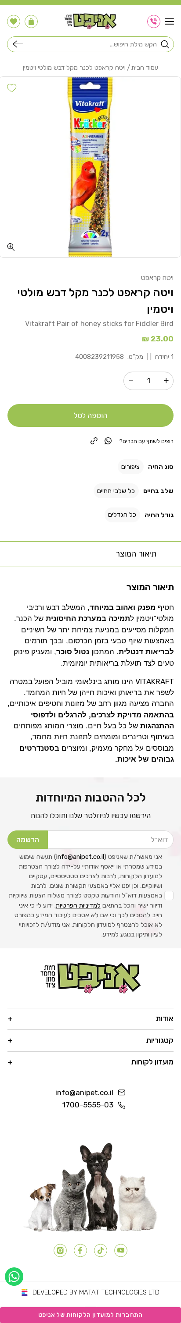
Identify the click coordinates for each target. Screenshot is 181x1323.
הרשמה (27, 839)
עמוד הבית (144, 67)
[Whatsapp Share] (108, 440)
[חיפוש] (20, 44)
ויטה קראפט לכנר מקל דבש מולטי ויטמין (74, 67)
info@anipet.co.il (80, 857)
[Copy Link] (94, 440)
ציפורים (130, 467)
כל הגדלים (122, 514)
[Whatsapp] (14, 1276)
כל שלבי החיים (116, 491)
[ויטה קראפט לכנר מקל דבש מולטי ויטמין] (90, 167)
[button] (169, 21)
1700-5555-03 (87, 1104)
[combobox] (92, 44)
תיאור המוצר (136, 554)
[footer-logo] (90, 978)
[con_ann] (153, 21)
